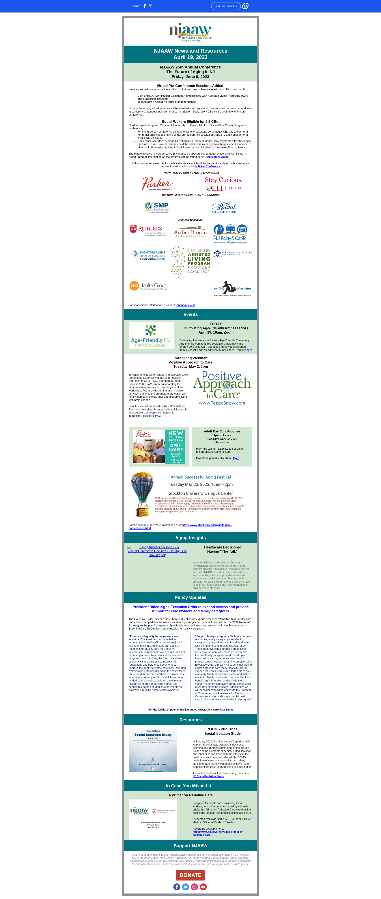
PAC (158, 415)
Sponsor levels (185, 305)
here (249, 350)
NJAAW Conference (207, 166)
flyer (236, 458)
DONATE (191, 875)
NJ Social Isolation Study (208, 776)
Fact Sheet (226, 709)
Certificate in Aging (216, 157)
